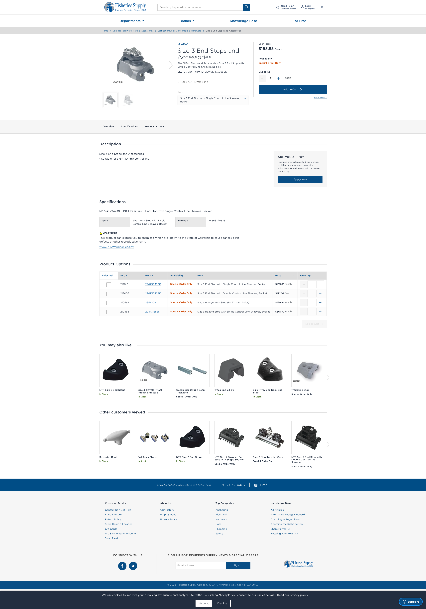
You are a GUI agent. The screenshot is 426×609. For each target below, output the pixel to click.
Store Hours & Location (118, 524)
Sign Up (238, 565)
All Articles (277, 509)
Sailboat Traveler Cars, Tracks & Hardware (179, 30)
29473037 (151, 302)
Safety (219, 533)
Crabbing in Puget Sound (286, 519)
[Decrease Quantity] (262, 78)
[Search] (246, 7)
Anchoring (221, 509)
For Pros (300, 21)
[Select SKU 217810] (108, 285)
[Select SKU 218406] (108, 294)
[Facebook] (122, 563)
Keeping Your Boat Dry (284, 533)
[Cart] (320, 7)
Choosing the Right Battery (287, 524)
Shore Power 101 (280, 528)
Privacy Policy (168, 519)
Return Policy (320, 97)
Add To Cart (290, 89)
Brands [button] (186, 21)
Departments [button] (130, 21)
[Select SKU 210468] (108, 312)
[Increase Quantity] (278, 78)
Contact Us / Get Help (118, 509)
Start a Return (113, 514)
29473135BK (152, 311)
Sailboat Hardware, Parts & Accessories (132, 30)
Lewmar (183, 44)
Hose (218, 524)
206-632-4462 (233, 485)
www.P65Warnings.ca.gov (116, 247)
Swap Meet (111, 538)
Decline (222, 603)
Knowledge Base (243, 21)
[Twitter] (133, 563)
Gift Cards (111, 528)
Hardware (221, 519)
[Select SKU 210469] (108, 303)
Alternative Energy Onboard (288, 514)
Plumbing (221, 528)
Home (105, 30)
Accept (204, 603)
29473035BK (153, 284)
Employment (168, 514)
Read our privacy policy (292, 595)
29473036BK (153, 293)
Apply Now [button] (300, 179)
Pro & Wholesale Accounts (120, 533)
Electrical (221, 514)
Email (264, 485)
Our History (167, 509)
